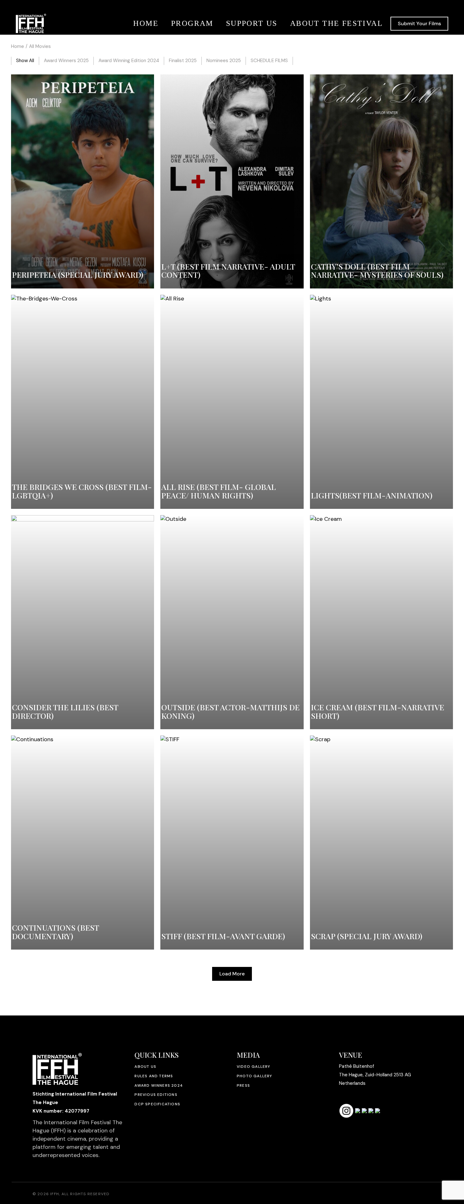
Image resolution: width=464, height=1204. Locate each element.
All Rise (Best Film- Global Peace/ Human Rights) (218, 490)
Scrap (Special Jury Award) (366, 936)
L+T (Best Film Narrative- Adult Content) (228, 270)
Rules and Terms (153, 1076)
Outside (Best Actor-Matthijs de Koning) (230, 711)
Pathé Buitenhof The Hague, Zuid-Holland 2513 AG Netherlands (375, 1074)
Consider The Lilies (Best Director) (65, 711)
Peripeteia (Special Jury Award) (77, 274)
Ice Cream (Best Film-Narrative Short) (377, 711)
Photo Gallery (254, 1076)
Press (243, 1085)
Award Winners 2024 (158, 1085)
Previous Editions (155, 1094)
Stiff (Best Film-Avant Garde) (223, 936)
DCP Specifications (157, 1104)
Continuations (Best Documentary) (55, 931)
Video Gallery (254, 1066)
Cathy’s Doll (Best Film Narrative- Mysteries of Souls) (377, 270)
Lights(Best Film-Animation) (371, 495)
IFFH (54, 1193)
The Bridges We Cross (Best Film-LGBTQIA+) (82, 490)
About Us (145, 1066)
